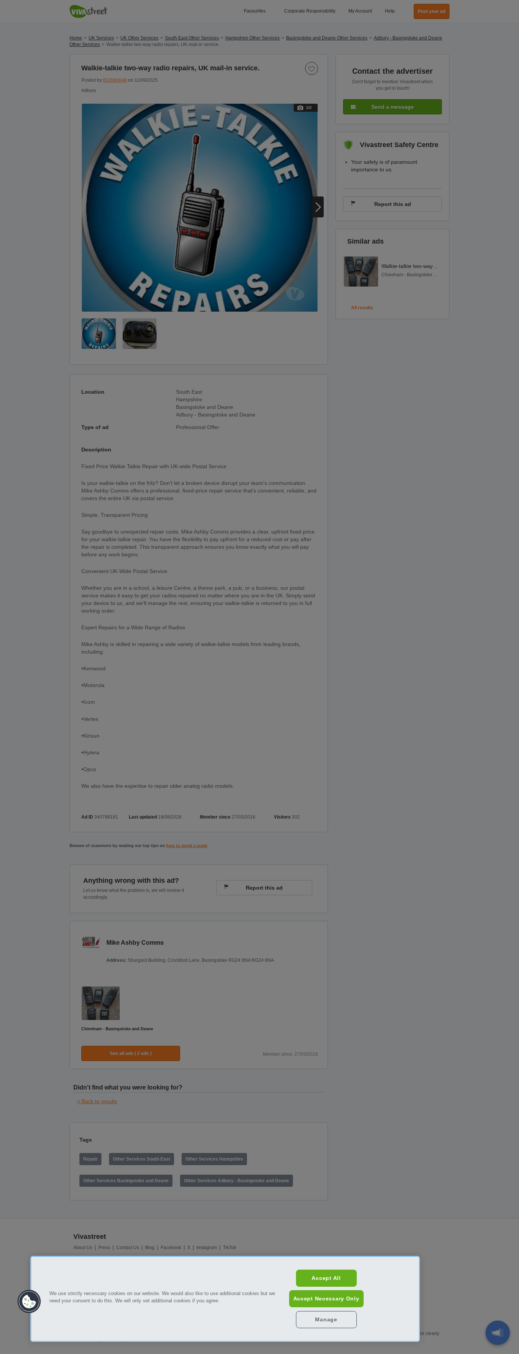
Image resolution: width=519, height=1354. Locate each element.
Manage (326, 1319)
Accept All (326, 1278)
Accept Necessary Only (326, 1298)
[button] (29, 1301)
